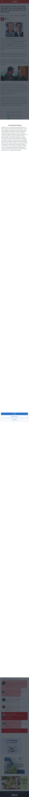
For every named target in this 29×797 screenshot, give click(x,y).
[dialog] (14, 398)
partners (8, 127)
